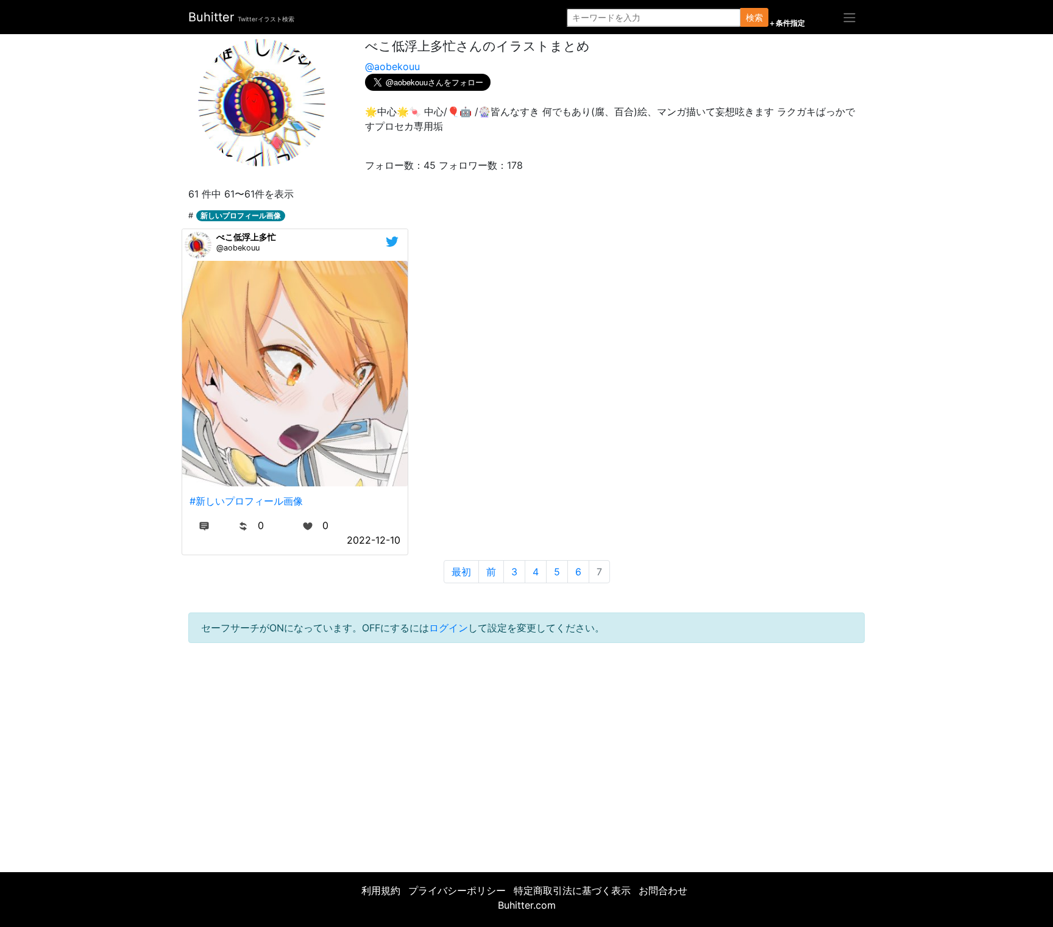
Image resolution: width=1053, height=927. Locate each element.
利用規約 (380, 890)
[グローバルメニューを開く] (849, 17)
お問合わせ (663, 890)
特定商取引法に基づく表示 (572, 890)
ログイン (448, 628)
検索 (754, 17)
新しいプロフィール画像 (240, 215)
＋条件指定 (786, 23)
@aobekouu (392, 66)
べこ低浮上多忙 (246, 237)
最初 (461, 572)
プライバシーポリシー (457, 890)
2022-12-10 (373, 540)
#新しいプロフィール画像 (246, 501)
